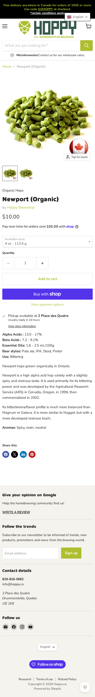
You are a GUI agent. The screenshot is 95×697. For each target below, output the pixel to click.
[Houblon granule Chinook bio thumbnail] (10, 173)
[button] (77, 17)
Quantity (8, 253)
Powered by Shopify (47, 689)
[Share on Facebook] (5, 454)
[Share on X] (14, 454)
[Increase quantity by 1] (42, 263)
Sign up (71, 553)
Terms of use (44, 679)
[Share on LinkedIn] (23, 454)
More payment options (47, 305)
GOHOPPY (45, 9)
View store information (22, 326)
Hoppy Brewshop (20, 207)
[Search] (86, 45)
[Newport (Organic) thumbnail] (26, 173)
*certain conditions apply (47, 13)
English (45, 647)
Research (25, 679)
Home (7, 67)
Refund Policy (67, 679)
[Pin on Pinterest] (32, 454)
